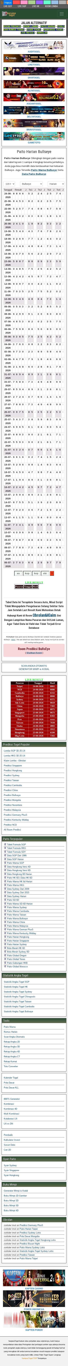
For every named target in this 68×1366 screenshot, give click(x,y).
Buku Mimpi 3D (11, 1205)
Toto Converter (11, 1066)
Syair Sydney (10, 1165)
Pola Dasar (9, 1082)
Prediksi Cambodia (13, 785)
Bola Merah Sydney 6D (17, 952)
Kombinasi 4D (10, 1109)
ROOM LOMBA (51, 6)
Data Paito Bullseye (34, 174)
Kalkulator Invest (12, 1140)
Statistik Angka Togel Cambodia (19, 1006)
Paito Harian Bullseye (34, 151)
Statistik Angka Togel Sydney (18, 991)
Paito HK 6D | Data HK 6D (19, 878)
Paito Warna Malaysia (17, 926)
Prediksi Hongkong (13, 770)
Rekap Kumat (10, 1061)
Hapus (8, 2)
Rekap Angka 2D (12, 1041)
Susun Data (9, 1145)
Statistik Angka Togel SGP (16, 982)
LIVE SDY (8, 6)
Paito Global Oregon (16, 955)
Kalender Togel (11, 1078)
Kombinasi (9, 1104)
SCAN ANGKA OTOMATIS (34, 666)
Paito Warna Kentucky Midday (21, 933)
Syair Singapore (11, 1170)
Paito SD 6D (12, 900)
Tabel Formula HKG (16, 848)
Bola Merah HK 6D (15, 948)
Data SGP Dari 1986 (16, 855)
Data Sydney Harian (16, 896)
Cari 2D (7, 1150)
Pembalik (8, 1135)
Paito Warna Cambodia (17, 911)
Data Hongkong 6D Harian (19, 874)
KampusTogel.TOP (29, 1358)
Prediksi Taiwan (11, 780)
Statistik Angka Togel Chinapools (19, 996)
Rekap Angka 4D (12, 1051)
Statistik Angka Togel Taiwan (17, 1001)
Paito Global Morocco (17, 966)
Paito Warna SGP (15, 863)
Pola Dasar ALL (11, 1087)
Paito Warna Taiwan (16, 915)
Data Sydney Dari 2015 (17, 892)
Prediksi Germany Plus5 (15, 815)
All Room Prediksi (12, 829)
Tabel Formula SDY (16, 852)
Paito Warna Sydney (16, 907)
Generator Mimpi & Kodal (16, 1191)
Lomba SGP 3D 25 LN (14, 751)
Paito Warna (10, 1027)
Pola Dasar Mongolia (29, 1236)
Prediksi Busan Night (30, 1243)
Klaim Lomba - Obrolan (15, 760)
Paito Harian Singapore (17, 941)
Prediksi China (11, 790)
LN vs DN (8, 1123)
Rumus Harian (10, 1032)
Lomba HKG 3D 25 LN (14, 755)
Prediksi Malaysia (12, 810)
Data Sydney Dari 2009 (17, 889)
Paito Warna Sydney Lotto (32, 1247)
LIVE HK (35, 6)
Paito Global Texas (15, 959)
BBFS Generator (12, 1099)
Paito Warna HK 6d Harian (19, 881)
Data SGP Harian (15, 859)
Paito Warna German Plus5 (19, 929)
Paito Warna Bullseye (44, 170)
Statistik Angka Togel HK (16, 987)
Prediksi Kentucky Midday (16, 820)
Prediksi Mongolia (12, 800)
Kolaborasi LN (10, 1118)
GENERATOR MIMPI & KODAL (34, 669)
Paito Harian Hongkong (17, 937)
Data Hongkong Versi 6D (18, 870)
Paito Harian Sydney (16, 944)
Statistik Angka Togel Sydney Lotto (36, 1251)
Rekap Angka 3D (12, 1046)
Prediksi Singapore (13, 765)
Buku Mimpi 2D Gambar (15, 1195)
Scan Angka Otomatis (14, 1037)
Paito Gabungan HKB (17, 963)
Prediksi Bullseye (12, 795)
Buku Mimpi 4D (11, 1210)
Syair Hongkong (11, 1175)
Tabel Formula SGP (16, 844)
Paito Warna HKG (15, 885)
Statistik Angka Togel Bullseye (18, 1011)
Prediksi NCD (10, 825)
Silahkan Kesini (34, 653)
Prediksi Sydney (11, 775)
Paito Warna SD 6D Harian (19, 903)
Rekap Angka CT (12, 1056)
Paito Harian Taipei (29, 1229)
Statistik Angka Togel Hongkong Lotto (38, 1240)
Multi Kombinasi (11, 1114)
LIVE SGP (22, 6)
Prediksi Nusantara (13, 805)
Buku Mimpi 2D (11, 1200)
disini (13, 639)
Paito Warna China (15, 922)
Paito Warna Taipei (29, 1258)
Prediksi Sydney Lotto (30, 1232)
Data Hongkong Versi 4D (18, 866)
